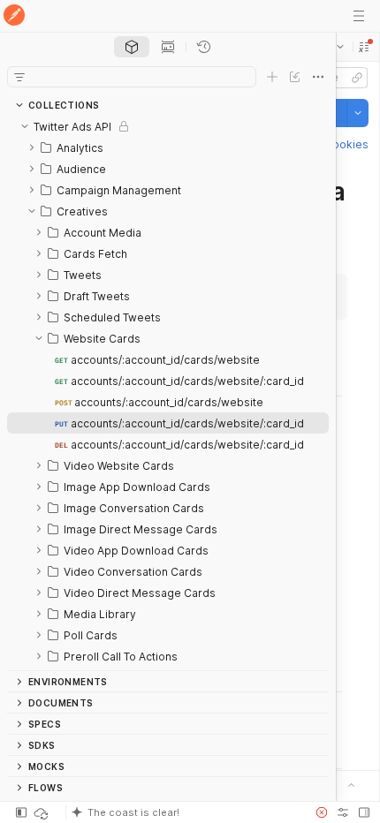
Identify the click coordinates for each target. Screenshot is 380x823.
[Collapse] (25, 126)
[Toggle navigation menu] (358, 15)
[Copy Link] (357, 77)
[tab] (131, 46)
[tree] (168, 393)
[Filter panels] (19, 77)
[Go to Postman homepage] (14, 16)
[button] (364, 47)
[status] (42, 812)
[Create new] (272, 76)
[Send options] (358, 113)
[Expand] (32, 147)
